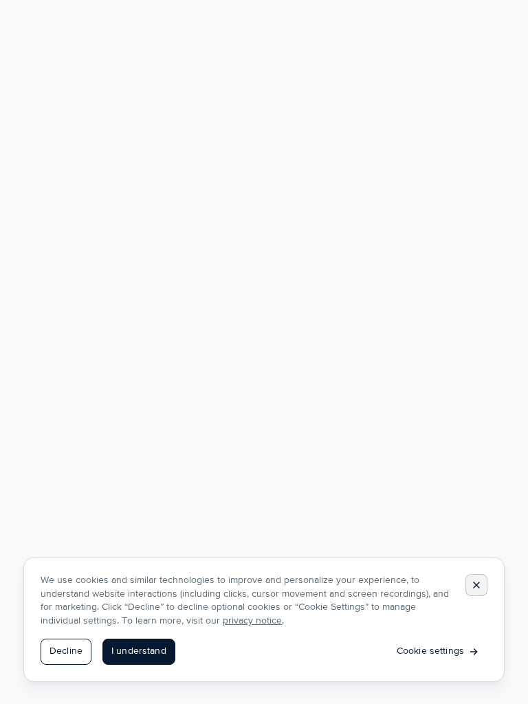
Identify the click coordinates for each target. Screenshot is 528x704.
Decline (66, 651)
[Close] (476, 585)
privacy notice (252, 621)
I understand (138, 651)
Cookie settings (430, 651)
